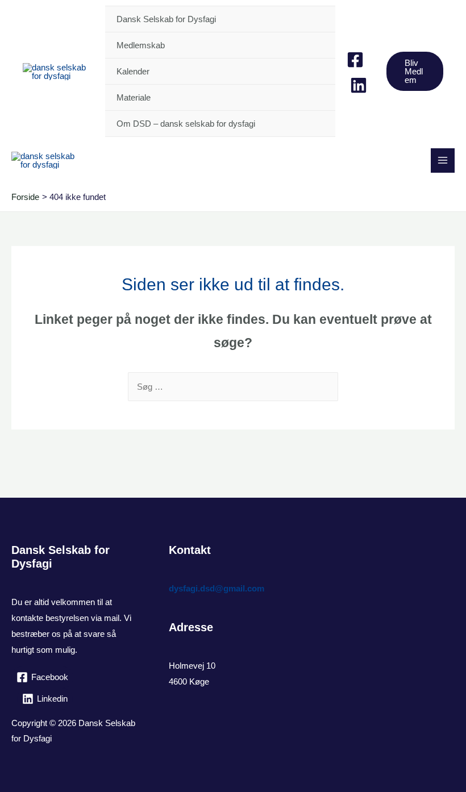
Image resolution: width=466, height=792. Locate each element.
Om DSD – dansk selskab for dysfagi (185, 123)
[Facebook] (355, 59)
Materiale (133, 97)
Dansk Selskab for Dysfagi (166, 19)
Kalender (132, 71)
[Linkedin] (358, 85)
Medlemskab (140, 45)
